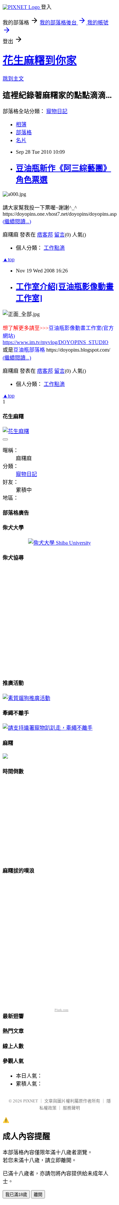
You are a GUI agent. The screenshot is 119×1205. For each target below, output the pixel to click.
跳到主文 (13, 78)
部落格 (24, 132)
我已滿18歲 (16, 1194)
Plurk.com (61, 1010)
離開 (38, 1194)
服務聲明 (71, 1107)
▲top (9, 259)
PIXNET (30, 1100)
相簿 (21, 124)
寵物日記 (56, 111)
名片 (21, 140)
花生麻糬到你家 (40, 60)
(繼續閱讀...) (17, 221)
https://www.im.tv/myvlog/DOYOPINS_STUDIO (55, 342)
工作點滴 (54, 248)
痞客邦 (45, 235)
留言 (59, 235)
